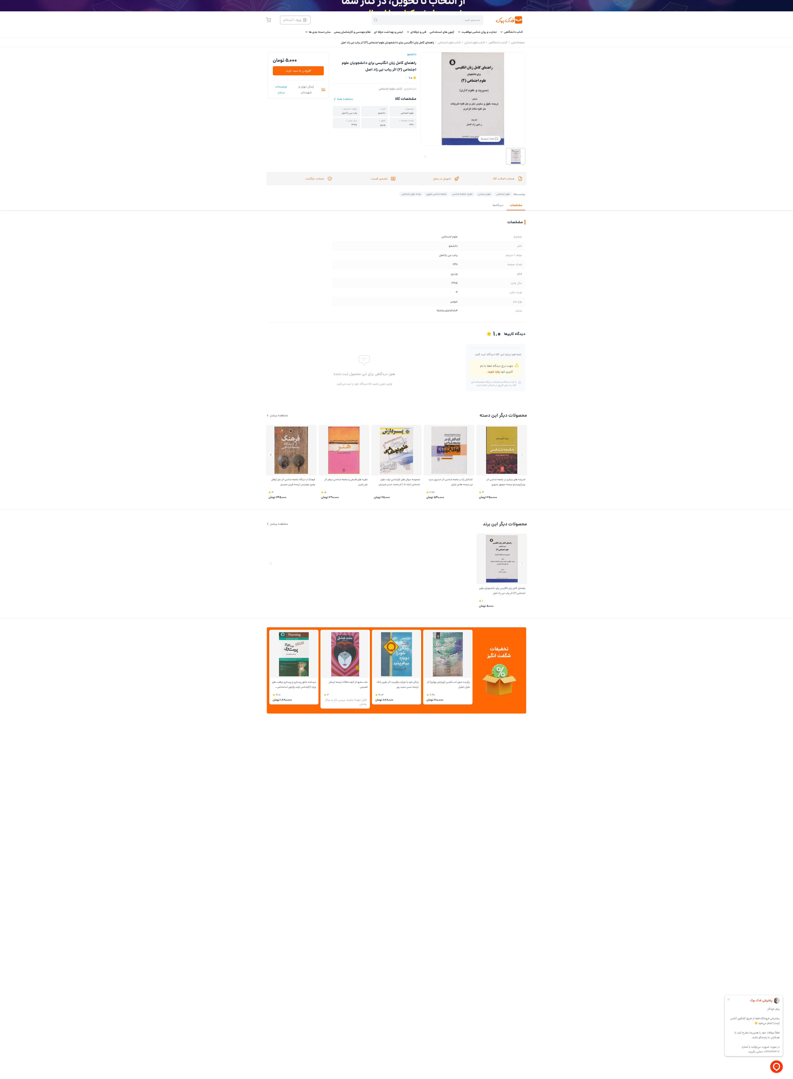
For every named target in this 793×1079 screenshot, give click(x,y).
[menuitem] (511, 32)
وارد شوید (494, 372)
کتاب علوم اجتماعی (390, 89)
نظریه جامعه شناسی (462, 194)
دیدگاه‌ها (498, 205)
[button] (271, 455)
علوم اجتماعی (503, 194)
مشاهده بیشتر (279, 415)
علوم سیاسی (484, 194)
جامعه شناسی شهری (436, 194)
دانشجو (411, 54)
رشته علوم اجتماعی (411, 194)
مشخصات (516, 205)
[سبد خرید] (268, 20)
